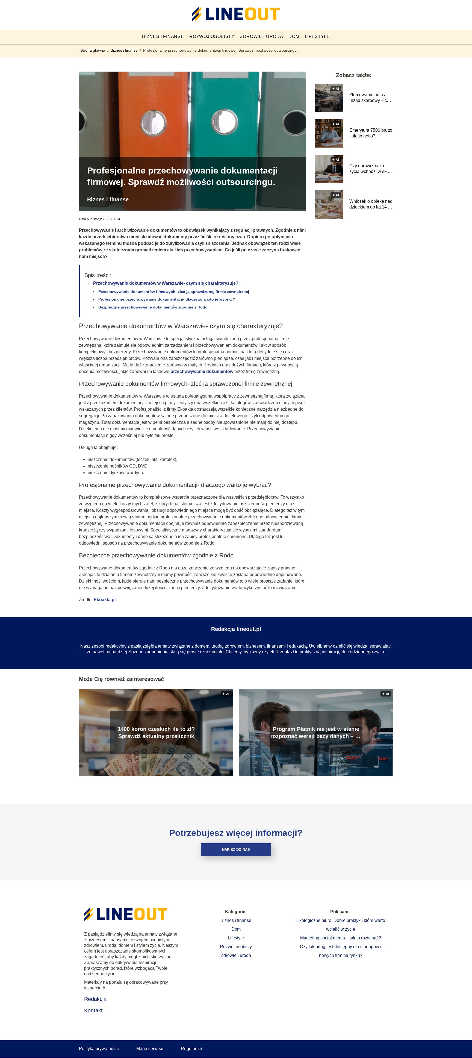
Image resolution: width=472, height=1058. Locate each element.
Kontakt (93, 1010)
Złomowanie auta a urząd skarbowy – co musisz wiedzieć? (369, 98)
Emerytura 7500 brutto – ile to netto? (370, 133)
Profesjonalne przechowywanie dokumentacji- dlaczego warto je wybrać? (166, 299)
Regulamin (191, 1048)
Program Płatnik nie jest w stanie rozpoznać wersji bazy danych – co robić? (315, 733)
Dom (293, 36)
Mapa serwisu (149, 1048)
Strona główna (93, 50)
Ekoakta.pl (105, 599)
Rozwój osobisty (212, 36)
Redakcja (95, 999)
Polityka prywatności (99, 1048)
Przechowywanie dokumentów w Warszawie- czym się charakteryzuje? (165, 283)
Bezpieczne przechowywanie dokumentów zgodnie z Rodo (153, 307)
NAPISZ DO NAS (236, 850)
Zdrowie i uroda (261, 36)
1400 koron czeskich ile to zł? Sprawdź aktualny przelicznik (156, 732)
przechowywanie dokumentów (201, 371)
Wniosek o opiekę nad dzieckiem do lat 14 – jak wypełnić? (371, 204)
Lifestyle (317, 36)
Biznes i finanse (163, 36)
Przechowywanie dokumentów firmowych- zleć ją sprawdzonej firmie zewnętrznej (174, 291)
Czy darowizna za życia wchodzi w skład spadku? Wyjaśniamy (371, 169)
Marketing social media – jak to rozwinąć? (340, 938)
